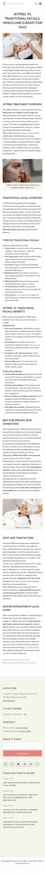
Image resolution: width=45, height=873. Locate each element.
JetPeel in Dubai (27, 133)
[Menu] (40, 4)
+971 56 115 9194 (24, 731)
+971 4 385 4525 (22, 728)
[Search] (36, 4)
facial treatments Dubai (26, 76)
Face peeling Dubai (23, 295)
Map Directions (9, 700)
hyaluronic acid (34, 345)
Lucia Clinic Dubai (32, 647)
